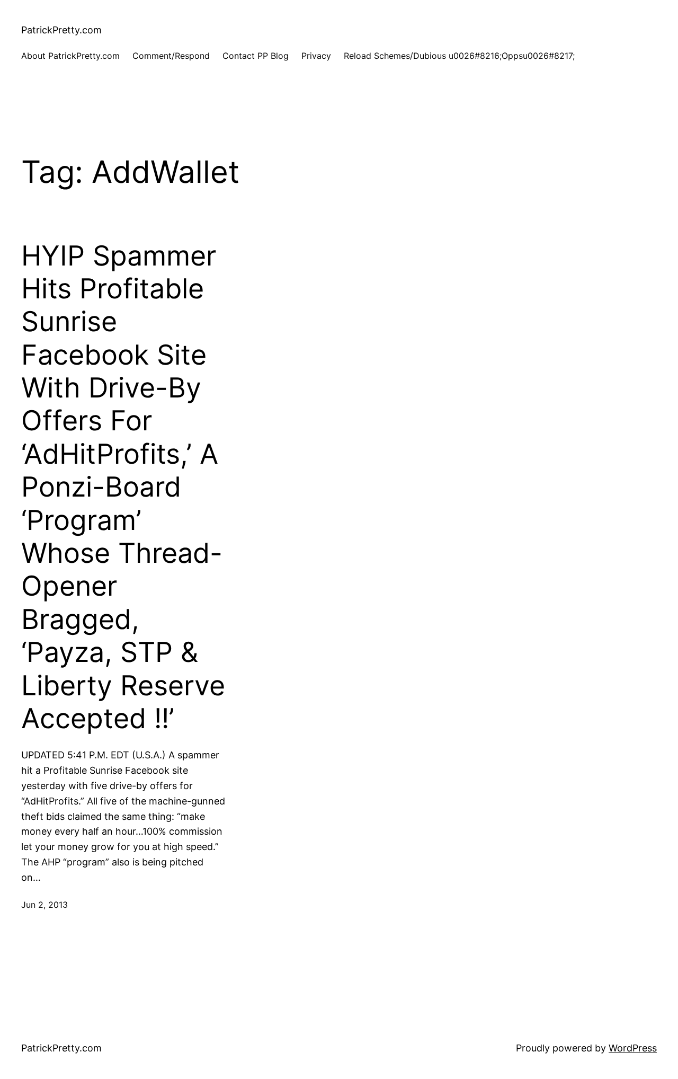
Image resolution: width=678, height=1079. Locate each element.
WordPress (633, 1048)
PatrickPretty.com (61, 30)
